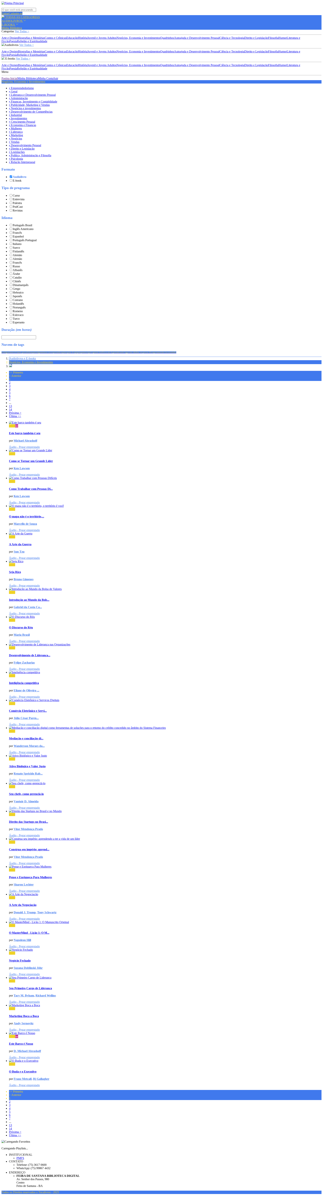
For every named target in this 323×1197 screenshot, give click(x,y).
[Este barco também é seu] (165, 422)
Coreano (18, 300)
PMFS (20, 1158)
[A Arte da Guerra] (165, 533)
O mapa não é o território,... (26, 516)
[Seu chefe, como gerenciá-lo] (165, 783)
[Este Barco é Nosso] (165, 1033)
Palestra (17, 203)
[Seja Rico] (165, 561)
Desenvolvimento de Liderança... (29, 655)
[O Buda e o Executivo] (165, 1060)
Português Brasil (22, 225)
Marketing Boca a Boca (24, 1016)
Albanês (17, 270)
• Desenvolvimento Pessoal (25, 145)
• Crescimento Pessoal (22, 121)
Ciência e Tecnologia (231, 37)
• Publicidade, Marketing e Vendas (29, 104)
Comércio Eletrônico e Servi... (28, 710)
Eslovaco (18, 314)
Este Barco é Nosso (21, 1043)
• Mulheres (15, 128)
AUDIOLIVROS (12, 20)
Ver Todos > (26, 45)
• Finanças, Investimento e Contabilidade (33, 101)
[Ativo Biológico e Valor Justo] (165, 755)
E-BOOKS (8, 24)
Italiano (17, 243)
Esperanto (18, 322)
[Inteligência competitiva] (165, 672)
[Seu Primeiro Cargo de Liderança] (165, 977)
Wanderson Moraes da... (29, 745)
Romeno (18, 311)
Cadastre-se (15, 13)
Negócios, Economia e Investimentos (138, 37)
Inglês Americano (23, 229)
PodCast (18, 206)
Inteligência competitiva (24, 683)
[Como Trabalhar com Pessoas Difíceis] (165, 478)
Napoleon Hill (22, 940)
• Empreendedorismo (21, 88)
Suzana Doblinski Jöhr (28, 967)
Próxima (15, 412)
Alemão (17, 255)
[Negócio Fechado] (165, 950)
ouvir (12, 425)
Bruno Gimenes (23, 579)
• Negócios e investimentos (25, 108)
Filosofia (273, 37)
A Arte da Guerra (20, 544)
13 (10, 406)
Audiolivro (19, 176)
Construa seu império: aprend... (29, 849)
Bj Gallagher (41, 1078)
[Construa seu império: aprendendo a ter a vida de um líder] (165, 839)
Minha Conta (45, 78)
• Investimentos (18, 118)
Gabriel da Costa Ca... (28, 607)
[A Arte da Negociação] (165, 894)
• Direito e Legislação (22, 148)
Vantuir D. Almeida (26, 801)
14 (10, 409)
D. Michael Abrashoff (27, 1051)
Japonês (17, 296)
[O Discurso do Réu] (165, 617)
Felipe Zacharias (24, 662)
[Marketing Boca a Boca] (165, 1005)
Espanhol (18, 236)
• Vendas (14, 141)
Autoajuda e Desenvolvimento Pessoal (196, 37)
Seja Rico (15, 572)
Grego (16, 288)
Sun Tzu (19, 551)
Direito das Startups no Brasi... (28, 821)
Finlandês (18, 251)
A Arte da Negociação (22, 904)
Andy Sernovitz (23, 1023)
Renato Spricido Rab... (28, 773)
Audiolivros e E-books (22, 358)
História (82, 37)
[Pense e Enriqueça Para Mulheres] (165, 866)
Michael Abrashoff (25, 440)
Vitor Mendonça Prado (28, 829)
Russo (16, 266)
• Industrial (15, 115)
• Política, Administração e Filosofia (30, 155)
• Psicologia (16, 158)
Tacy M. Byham (24, 995)
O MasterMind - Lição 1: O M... (29, 932)
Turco (16, 318)
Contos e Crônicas (55, 37)
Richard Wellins (46, 995)
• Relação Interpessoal (22, 162)
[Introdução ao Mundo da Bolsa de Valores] (165, 589)
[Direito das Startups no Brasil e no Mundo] (165, 811)
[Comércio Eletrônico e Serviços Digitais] (165, 700)
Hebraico (18, 292)
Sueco (16, 247)
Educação (72, 37)
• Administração (18, 98)
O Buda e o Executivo (22, 1071)
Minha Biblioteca (11, 28)
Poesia (13, 41)
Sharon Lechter (24, 884)
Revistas (18, 210)
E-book (17, 180)
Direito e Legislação (256, 37)
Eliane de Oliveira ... (26, 690)
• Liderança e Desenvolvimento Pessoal (32, 94)
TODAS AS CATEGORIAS (22, 17)
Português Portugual (25, 240)
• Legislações (17, 152)
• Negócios (15, 138)
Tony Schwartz (46, 912)
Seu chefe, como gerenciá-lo (26, 794)
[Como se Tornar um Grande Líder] (165, 450)
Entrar (5, 13)
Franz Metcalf (23, 1078)
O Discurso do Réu (21, 627)
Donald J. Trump (25, 912)
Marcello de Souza (25, 523)
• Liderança (16, 131)
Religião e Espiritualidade (32, 41)
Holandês (18, 303)
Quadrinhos (167, 37)
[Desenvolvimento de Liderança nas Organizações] (165, 644)
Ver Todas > (22, 31)
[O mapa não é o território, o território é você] (165, 506)
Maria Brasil (22, 634)
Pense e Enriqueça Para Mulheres (30, 877)
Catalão (17, 277)
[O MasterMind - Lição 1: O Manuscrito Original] (165, 922)
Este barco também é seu (24, 433)
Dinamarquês (20, 285)
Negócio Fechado (20, 960)
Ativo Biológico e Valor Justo (27, 766)
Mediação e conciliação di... (26, 738)
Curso (16, 195)
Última (15, 416)
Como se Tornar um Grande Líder (31, 461)
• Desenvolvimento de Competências (31, 111)
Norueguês (19, 307)
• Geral (13, 91)
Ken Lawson (22, 468)
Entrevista (18, 199)
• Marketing (16, 135)
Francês (17, 232)
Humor (282, 37)
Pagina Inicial (9, 78)
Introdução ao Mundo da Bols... (29, 599)
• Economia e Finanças (22, 125)
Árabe (16, 273)
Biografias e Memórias (31, 37)
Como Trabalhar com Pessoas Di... (31, 488)
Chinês (17, 281)
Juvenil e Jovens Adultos (101, 37)
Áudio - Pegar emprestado (24, 447)
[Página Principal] (12, 3)
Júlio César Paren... (26, 718)
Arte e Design (9, 37)
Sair (55, 78)
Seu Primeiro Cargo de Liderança (30, 988)
